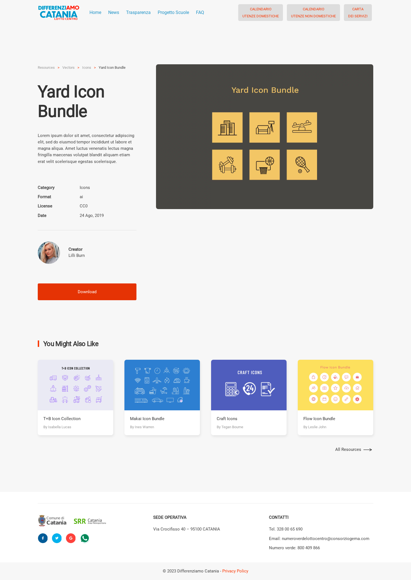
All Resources (348, 449)
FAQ (200, 12)
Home (95, 12)
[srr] (90, 521)
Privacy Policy (235, 571)
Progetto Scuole (173, 12)
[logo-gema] (126, 521)
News (113, 12)
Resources (46, 67)
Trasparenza (138, 12)
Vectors (68, 67)
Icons (86, 67)
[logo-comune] (54, 521)
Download (87, 291)
